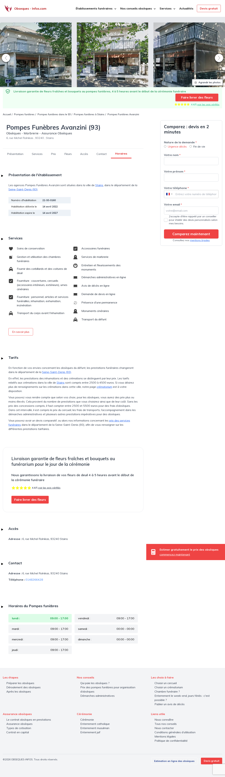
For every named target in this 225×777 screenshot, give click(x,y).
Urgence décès (177, 146)
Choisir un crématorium (169, 687)
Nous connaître (164, 719)
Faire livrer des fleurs (197, 97)
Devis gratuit (209, 8)
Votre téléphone (176, 188)
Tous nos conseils (166, 724)
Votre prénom (174, 171)
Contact (102, 154)
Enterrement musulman (94, 728)
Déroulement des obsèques (23, 687)
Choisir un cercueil (166, 683)
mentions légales (200, 240)
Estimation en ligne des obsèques (174, 761)
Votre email (173, 204)
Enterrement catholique (95, 724)
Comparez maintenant (191, 234)
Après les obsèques (18, 691)
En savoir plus (20, 332)
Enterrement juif (90, 732)
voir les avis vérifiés (208, 104)
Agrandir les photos (209, 82)
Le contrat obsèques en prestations (28, 719)
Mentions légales (165, 736)
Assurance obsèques (19, 724)
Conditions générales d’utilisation (175, 732)
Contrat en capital (17, 732)
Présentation (15, 154)
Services (37, 154)
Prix (53, 154)
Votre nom (172, 155)
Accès (84, 154)
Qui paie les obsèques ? (95, 683)
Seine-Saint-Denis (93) (23, 189)
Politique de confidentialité (171, 740)
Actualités (186, 8)
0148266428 (34, 579)
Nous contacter (164, 728)
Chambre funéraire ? (167, 691)
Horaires (121, 153)
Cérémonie (87, 719)
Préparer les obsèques (20, 683)
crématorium (104, 386)
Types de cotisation (18, 728)
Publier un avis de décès (170, 704)
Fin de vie (199, 146)
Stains (99, 185)
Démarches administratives (97, 695)
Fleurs (68, 154)
